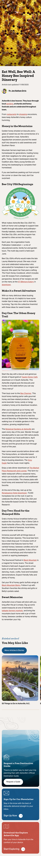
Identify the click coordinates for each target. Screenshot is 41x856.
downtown (6, 285)
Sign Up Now (10, 815)
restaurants (11, 114)
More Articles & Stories (14, 650)
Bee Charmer (25, 393)
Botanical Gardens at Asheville (18, 429)
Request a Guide (13, 782)
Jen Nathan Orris (18, 91)
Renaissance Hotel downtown (14, 493)
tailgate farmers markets (12, 611)
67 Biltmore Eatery (26, 282)
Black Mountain (30, 560)
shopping (23, 114)
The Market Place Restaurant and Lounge (20, 469)
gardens (9, 104)
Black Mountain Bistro (11, 585)
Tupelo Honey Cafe (29, 377)
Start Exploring (11, 849)
